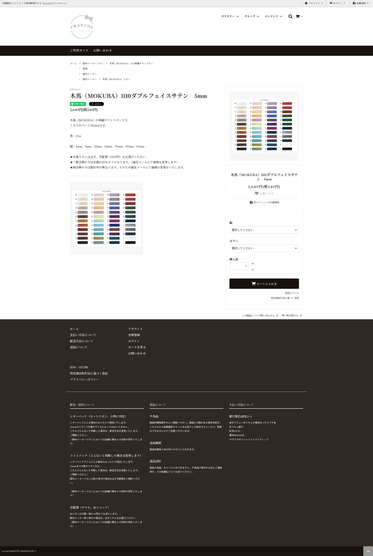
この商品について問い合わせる (258, 315)
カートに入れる (266, 283)
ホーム (73, 63)
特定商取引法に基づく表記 (285, 298)
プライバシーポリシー (84, 379)
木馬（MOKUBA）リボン (116, 79)
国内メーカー (90, 74)
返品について (292, 293)
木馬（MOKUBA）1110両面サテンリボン (131, 63)
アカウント (314, 3)
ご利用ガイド (79, 50)
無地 (85, 68)
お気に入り (266, 193)
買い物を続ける (290, 315)
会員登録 (361, 3)
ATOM (83, 367)
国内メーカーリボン (93, 63)
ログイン (338, 3)
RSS (73, 367)
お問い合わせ (102, 50)
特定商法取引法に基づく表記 (89, 373)
